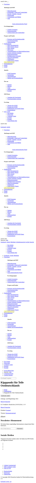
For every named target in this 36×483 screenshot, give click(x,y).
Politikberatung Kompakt (14, 56)
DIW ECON (7, 468)
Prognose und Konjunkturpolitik (15, 39)
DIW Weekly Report (12, 47)
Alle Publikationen (9, 62)
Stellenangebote (11, 89)
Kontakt (9, 91)
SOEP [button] (5, 67)
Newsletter (3, 431)
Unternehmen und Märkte (14, 17)
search (2, 1)
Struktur (9, 84)
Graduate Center (11, 116)
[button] (4, 1)
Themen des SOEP (12, 105)
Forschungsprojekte (12, 40)
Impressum (7, 472)
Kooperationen (11, 110)
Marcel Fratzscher (5, 401)
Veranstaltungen (8, 64)
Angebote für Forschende (14, 97)
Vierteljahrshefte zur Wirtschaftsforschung (18, 51)
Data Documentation (12, 57)
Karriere (9, 117)
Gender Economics (12, 29)
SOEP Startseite (11, 73)
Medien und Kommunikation (15, 78)
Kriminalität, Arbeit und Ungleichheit (17, 12)
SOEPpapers (10, 59)
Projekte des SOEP (12, 107)
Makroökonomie (11, 11)
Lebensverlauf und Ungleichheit (15, 32)
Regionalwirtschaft (11, 413)
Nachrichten (10, 75)
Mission (9, 86)
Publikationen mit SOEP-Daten (15, 108)
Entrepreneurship (11, 31)
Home (5, 389)
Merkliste (11, 255)
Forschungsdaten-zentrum (14, 99)
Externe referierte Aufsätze (14, 53)
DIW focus (10, 50)
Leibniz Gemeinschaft (10, 465)
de (7, 240)
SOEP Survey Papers (13, 60)
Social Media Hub (12, 120)
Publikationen (7, 391)
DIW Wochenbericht (12, 45)
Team (8, 87)
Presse (5, 65)
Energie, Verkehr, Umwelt (14, 14)
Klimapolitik (10, 15)
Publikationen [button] (7, 44)
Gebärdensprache (8, 373)
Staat (8, 18)
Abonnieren (20, 428)
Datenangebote (11, 42)
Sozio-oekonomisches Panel (19, 24)
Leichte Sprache (8, 375)
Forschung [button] (7, 4)
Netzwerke (10, 114)
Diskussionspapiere (12, 54)
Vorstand (8, 410)
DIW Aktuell (10, 48)
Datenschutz (7, 474)
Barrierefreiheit (8, 471)
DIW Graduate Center (10, 467)
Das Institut (10, 113)
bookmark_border (5, 127)
